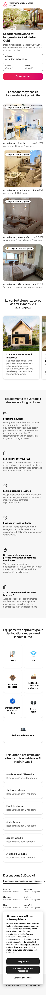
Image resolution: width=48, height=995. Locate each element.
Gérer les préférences (23, 978)
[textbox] (13, 68)
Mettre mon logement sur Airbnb (21, 4)
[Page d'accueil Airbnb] (5, 4)
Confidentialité (12, 985)
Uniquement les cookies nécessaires (23, 969)
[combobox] (23, 59)
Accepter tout (23, 961)
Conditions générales (31, 985)
